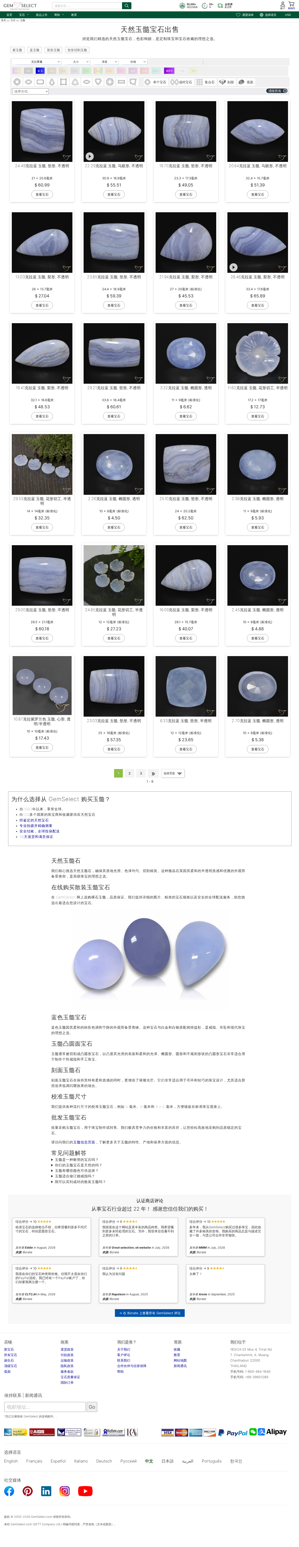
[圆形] (17, 82)
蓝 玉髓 (40, 71)
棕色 (52, 70)
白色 (182, 70)
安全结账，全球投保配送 (40, 831)
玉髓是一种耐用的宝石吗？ (77, 1160)
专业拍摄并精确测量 (36, 826)
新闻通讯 (180, 1366)
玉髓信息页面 (84, 1142)
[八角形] (40, 82)
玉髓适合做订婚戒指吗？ (75, 1176)
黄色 (194, 70)
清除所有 (274, 91)
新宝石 (9, 1349)
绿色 (86, 70)
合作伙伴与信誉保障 (131, 1366)
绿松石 (156, 70)
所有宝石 (10, 1355)
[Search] (126, 5)
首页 (9, 14)
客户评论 (123, 1355)
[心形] (98, 82)
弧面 (7, 1371)
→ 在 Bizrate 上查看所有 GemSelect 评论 (150, 1313)
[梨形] (52, 82)
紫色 (133, 70)
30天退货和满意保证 (36, 837)
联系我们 (123, 1360)
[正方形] (63, 82)
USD (288, 14)
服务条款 (67, 1371)
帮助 (59, 14)
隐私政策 (67, 1366)
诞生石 (9, 1360)
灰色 (75, 70)
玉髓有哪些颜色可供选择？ (77, 1171)
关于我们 (123, 1349)
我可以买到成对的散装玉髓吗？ (80, 1182)
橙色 (110, 70)
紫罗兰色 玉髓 (169, 71)
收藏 (177, 1349)
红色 (144, 70)
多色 (98, 70)
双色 (17, 70)
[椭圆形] (28, 82)
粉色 (121, 70)
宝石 (24, 14)
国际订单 (67, 1382)
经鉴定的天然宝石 (34, 820)
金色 (63, 70)
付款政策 (67, 1355)
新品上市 (41, 14)
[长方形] (121, 82)
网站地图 (180, 1360)
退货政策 (67, 1349)
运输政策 (67, 1360)
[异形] (133, 82)
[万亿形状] (75, 82)
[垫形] (110, 82)
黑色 (28, 70)
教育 (74, 14)
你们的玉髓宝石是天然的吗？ (79, 1165)
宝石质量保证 (70, 1377)
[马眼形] (86, 82)
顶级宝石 (10, 1366)
